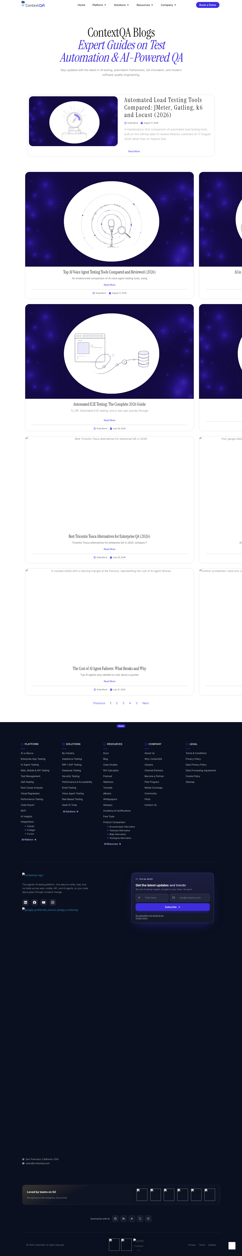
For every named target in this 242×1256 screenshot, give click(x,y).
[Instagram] (52, 902)
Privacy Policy (142, 918)
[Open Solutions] (128, 5)
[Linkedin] (25, 902)
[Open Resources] (152, 5)
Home (121, 726)
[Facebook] (34, 902)
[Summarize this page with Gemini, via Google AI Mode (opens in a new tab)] (132, 1218)
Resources (114, 744)
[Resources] (104, 744)
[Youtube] (43, 902)
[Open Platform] (105, 5)
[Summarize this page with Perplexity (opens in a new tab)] (148, 1218)
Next (145, 703)
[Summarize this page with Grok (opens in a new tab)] (140, 1218)
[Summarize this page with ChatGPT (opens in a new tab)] (115, 1218)
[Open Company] (175, 5)
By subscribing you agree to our (150, 915)
